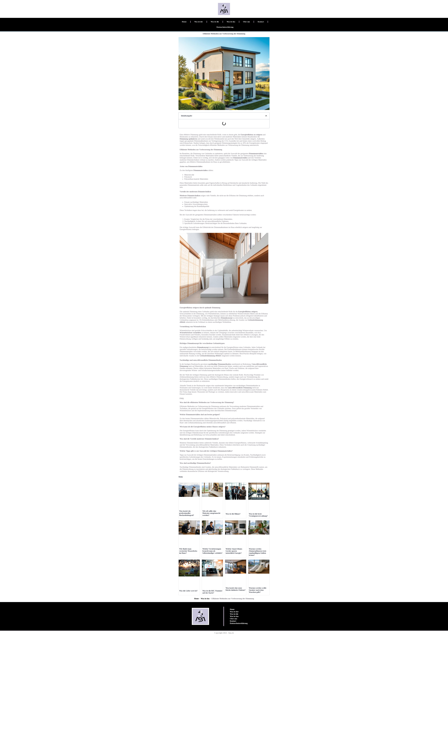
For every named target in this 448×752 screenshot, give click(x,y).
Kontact (261, 22)
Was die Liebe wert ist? (188, 591)
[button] (266, 116)
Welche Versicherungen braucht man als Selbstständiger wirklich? (212, 551)
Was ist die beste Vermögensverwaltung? (258, 515)
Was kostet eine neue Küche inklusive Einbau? (235, 589)
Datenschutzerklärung (225, 27)
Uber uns (246, 22)
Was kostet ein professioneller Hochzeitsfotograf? (186, 513)
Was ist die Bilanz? (233, 514)
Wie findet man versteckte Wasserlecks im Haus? (188, 551)
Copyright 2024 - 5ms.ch (224, 633)
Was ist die (215, 22)
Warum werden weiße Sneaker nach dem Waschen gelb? (257, 590)
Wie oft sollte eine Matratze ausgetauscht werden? (211, 513)
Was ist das (231, 22)
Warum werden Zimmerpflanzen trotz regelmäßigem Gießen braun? (257, 552)
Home (184, 22)
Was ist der (198, 22)
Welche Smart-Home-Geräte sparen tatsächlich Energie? (234, 551)
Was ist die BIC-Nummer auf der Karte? (212, 592)
